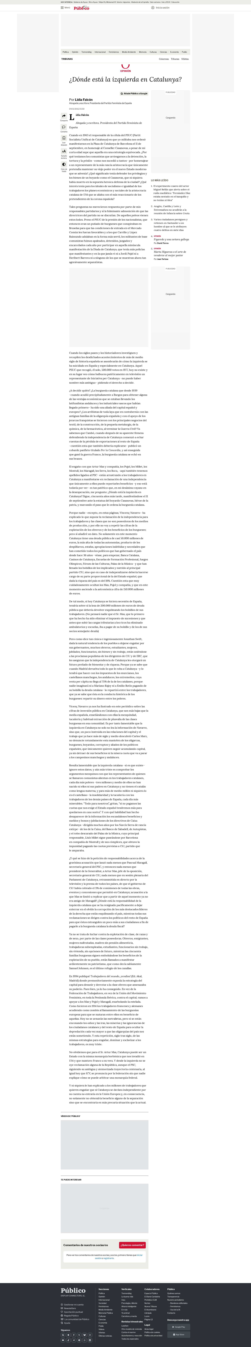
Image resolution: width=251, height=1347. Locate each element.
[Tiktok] (68, 1340)
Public (184, 52)
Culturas (153, 52)
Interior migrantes (123, 2)
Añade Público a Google (135, 93)
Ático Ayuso (93, 2)
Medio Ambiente (129, 52)
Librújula (148, 1313)
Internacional (100, 52)
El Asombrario (150, 1310)
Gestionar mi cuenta (74, 1304)
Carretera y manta (129, 1316)
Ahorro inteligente (128, 1306)
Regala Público (71, 1315)
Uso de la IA (175, 1310)
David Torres (163, 243)
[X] (79, 1335)
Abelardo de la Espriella (140, 2)
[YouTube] (63, 1340)
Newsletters (70, 1308)
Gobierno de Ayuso (81, 2)
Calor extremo (155, 2)
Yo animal (125, 1313)
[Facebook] (74, 1335)
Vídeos (101, 1329)
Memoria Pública (106, 1313)
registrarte (108, 1258)
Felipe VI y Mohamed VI (107, 2)
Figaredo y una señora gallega (171, 239)
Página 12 (148, 1319)
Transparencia (173, 1296)
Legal (147, 1325)
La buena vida (127, 1296)
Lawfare (124, 1326)
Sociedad (102, 1303)
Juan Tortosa (162, 259)
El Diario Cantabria (152, 1296)
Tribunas (67, 59)
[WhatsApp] (84, 1340)
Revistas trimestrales (132, 1321)
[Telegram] (74, 1340)
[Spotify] (79, 1340)
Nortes (147, 1303)
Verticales (126, 1289)
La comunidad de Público (76, 1319)
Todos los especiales (130, 1339)
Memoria (143, 52)
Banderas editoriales (178, 1303)
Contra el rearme (128, 1332)
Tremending (86, 52)
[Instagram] (90, 1335)
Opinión (75, 52)
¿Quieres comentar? (132, 1245)
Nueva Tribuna (150, 1306)
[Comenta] (64, 127)
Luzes (146, 1316)
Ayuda (67, 1323)
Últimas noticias (105, 1336)
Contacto (171, 1313)
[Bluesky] (84, 1335)
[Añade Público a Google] (63, 1335)
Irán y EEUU (166, 2)
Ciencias (163, 52)
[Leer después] (64, 138)
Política (66, 52)
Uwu (123, 1300)
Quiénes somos (173, 1293)
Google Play (180, 1327)
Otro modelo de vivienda (131, 1329)
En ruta (124, 1310)
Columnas (164, 59)
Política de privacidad (153, 1335)
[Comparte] (64, 116)
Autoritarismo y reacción (131, 1335)
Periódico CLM (150, 1300)
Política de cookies (152, 1332)
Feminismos (114, 52)
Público (73, 1291)
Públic (101, 1326)
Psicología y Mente (129, 1303)
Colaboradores (151, 1289)
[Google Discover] (68, 1335)
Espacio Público (151, 1293)
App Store (180, 1334)
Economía (174, 52)
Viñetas (185, 59)
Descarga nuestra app (178, 1320)
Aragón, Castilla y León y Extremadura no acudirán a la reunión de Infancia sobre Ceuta (171, 210)
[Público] (81, 8)
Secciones (104, 1289)
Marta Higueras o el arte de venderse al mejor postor (170, 253)
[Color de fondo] (64, 164)
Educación (175, 2)
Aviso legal (148, 1329)
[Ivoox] (90, 1340)
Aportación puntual (73, 1312)
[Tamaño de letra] (64, 151)
